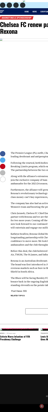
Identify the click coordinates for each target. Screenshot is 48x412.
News (35, 11)
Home (27, 11)
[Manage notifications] (42, 406)
